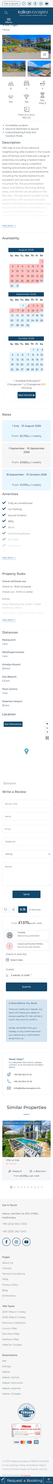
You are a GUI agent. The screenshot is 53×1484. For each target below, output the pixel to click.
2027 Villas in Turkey (14, 1311)
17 (33, 315)
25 (37, 320)
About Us (7, 1262)
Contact (7, 1268)
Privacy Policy (10, 1284)
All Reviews (8, 1295)
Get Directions (13, 724)
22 (22, 320)
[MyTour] (32, 12)
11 (12, 359)
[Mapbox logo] (9, 783)
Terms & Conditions (13, 1273)
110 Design (26, 1475)
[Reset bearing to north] (47, 732)
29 (41, 281)
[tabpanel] (26, 1150)
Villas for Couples (12, 1344)
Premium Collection (14, 1322)
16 (28, 315)
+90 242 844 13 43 (23, 1081)
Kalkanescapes (20, 1461)
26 (41, 320)
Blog (5, 1290)
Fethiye (6, 1366)
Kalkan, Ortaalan (11, 1393)
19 (42, 315)
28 (17, 325)
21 (18, 320)
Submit (26, 986)
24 (32, 320)
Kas (4, 1360)
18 (37, 315)
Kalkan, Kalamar (11, 1388)
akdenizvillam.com (13, 1247)
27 (12, 325)
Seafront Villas (10, 1339)
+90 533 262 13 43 (23, 1074)
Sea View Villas (10, 1333)
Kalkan (6, 1371)
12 (42, 310)
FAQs (5, 1279)
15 (22, 315)
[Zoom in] (47, 724)
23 (28, 320)
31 (17, 285)
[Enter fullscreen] (47, 738)
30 (11, 285)
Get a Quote (11, 3)
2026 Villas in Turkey (14, 1317)
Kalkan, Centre (10, 1377)
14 (17, 315)
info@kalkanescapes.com (27, 1088)
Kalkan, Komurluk (12, 1382)
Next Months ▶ (26, 395)
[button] (6, 13)
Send (26, 894)
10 (41, 354)
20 (11, 320)
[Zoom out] (47, 728)
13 (12, 315)
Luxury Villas (9, 1328)
